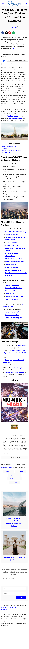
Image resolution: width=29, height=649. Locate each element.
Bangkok (8, 471)
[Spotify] (15, 457)
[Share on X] (6, 32)
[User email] (19, 457)
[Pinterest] (13, 457)
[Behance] (17, 457)
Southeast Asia (14, 479)
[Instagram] (11, 457)
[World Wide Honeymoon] (14, 3)
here (14, 48)
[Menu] (3, 3)
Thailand (14, 482)
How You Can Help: (8, 152)
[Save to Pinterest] (9, 32)
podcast (20, 471)
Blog (6, 467)
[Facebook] (9, 457)
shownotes (14, 475)
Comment (21, 597)
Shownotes (14, 27)
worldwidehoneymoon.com (9, 453)
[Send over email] (13, 32)
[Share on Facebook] (2, 32)
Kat (15, 23)
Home (2, 467)
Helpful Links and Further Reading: (12, 150)
